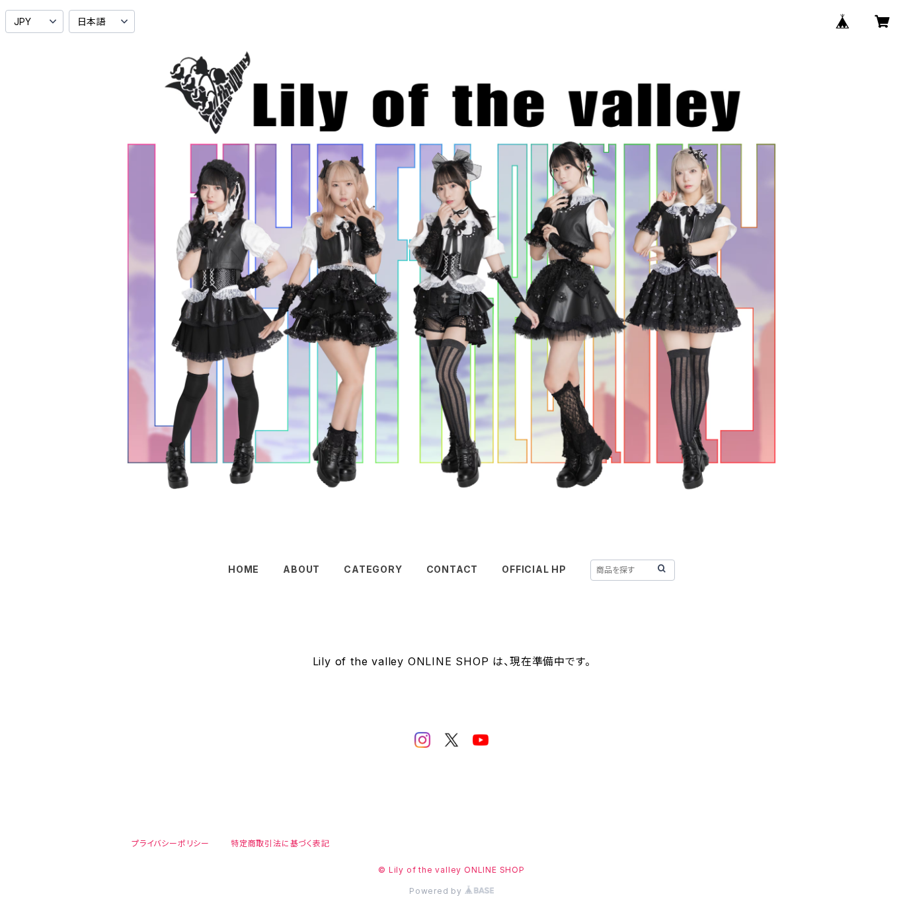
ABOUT (301, 569)
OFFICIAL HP (534, 569)
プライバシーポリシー (171, 843)
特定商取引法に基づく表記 (280, 843)
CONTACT (452, 569)
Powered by (437, 891)
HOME (243, 569)
